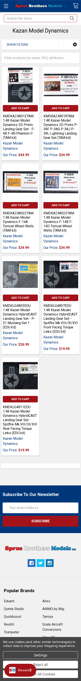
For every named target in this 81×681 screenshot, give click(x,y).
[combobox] (40, 18)
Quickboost (12, 617)
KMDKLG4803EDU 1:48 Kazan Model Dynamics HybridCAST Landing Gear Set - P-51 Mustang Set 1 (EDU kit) (20, 316)
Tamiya (47, 617)
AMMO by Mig (53, 609)
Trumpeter (11, 632)
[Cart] (75, 5)
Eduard (9, 601)
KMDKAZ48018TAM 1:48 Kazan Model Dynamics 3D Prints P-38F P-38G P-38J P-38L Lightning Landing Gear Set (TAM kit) (60, 127)
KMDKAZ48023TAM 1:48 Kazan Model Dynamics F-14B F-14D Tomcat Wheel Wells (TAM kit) (58, 221)
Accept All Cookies (40, 674)
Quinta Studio (14, 609)
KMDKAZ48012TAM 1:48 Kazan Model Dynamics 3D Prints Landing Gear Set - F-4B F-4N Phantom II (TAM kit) (19, 127)
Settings (40, 655)
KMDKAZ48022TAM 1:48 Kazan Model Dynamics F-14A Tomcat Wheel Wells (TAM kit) (18, 221)
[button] (74, 44)
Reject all (40, 664)
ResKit (9, 624)
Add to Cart (20, 108)
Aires (46, 601)
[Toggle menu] (6, 6)
